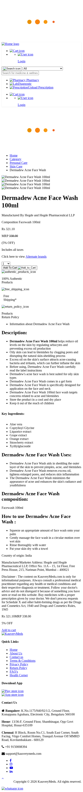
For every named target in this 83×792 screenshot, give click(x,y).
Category (15, 159)
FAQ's (14, 671)
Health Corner (19, 675)
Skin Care (16, 166)
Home (14, 155)
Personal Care (18, 162)
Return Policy (18, 668)
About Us (16, 653)
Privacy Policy (19, 664)
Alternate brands (36, 256)
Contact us (16, 657)
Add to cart (9, 630)
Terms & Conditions (22, 660)
